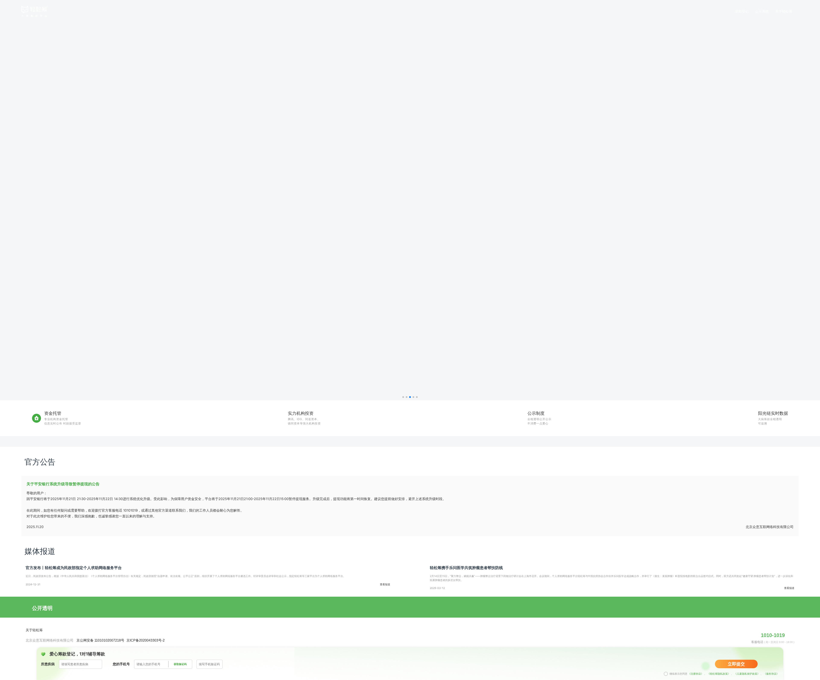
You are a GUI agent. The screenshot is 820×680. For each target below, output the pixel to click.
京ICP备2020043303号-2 (145, 640)
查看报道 (385, 584)
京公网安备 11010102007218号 (100, 640)
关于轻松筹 (34, 630)
